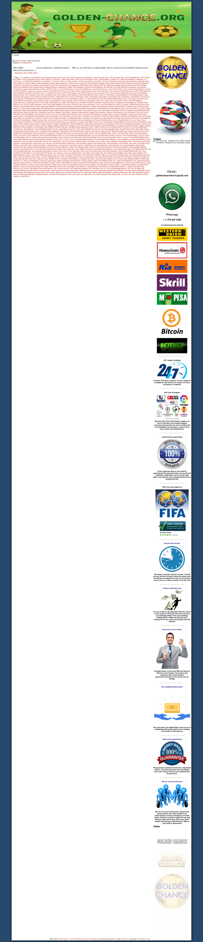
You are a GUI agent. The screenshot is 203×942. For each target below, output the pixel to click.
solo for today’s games (84, 143)
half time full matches (64, 107)
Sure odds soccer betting (133, 153)
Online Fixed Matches (27, 116)
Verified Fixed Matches (118, 167)
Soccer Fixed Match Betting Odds (136, 138)
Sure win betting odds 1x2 (50, 157)
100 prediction (36, 78)
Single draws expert (92, 132)
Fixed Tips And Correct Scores (116, 101)
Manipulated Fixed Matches (87, 109)
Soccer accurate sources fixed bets (26, 136)
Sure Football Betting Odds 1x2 (130, 151)
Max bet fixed (18, 112)
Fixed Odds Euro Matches (23, 101)
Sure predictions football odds (117, 155)
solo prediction (112, 143)
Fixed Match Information (98, 97)
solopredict (63, 145)
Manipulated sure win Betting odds (111, 109)
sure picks (60, 155)
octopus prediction (121, 114)
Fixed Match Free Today (65, 97)
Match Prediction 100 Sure (116, 110)
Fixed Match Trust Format (139, 97)
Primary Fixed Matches (103, 120)
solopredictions (129, 145)
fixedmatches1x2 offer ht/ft (59, 103)
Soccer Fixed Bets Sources (113, 138)
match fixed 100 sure (133, 109)
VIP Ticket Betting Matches (117, 169)
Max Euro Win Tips (31, 112)
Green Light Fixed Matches (46, 107)
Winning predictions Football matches (34, 174)
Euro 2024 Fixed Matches (67, 93)
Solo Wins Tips (26, 145)
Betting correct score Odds (130, 85)
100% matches (46, 79)
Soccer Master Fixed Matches (106, 139)
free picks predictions (87, 105)
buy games (142, 87)
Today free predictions (40, 163)
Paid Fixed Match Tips (54, 116)
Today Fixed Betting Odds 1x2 (104, 161)
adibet (33, 83)
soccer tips (91, 141)
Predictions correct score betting (46, 118)
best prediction (45, 85)
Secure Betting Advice (44, 130)
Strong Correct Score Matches (100, 147)
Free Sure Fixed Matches (105, 105)
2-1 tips (61, 81)
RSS (139, 939)
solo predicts (123, 143)
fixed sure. (100, 101)
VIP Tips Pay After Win (136, 169)
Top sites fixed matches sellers (108, 165)
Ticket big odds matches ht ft (105, 159)
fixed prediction (55, 101)
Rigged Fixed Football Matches (105, 126)
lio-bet (22, 109)
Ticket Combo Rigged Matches (128, 159)
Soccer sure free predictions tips (74, 141)
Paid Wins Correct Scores (92, 116)
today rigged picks (118, 163)
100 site (66, 78)
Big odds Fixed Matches (94, 87)
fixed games (25, 97)
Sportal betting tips (62, 147)
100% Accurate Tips (100, 78)
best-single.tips (73, 85)
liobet (28, 109)
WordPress (113, 939)
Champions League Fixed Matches (26, 89)
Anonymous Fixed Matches (88, 83)
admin (17, 61)
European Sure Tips (52, 95)
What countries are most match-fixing (93, 170)
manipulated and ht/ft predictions (43, 109)
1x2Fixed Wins (103, 79)
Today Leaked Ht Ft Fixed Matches (85, 163)
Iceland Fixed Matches (81, 107)
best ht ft (26, 85)
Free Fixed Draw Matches (52, 105)
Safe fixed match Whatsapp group (81, 128)
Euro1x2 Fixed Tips (20, 95)
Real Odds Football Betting (114, 122)
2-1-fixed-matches (71, 81)
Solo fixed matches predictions (63, 143)
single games (106, 132)
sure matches (58, 153)
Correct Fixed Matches (82, 89)
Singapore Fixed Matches (49, 132)
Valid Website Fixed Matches (98, 167)
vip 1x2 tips (24, 169)
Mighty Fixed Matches (98, 112)
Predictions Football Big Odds (70, 118)
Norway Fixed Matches (92, 114)
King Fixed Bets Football (123, 107)
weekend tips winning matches (39, 170)
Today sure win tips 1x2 (60, 165)
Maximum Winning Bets (80, 112)
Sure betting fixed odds (122, 149)
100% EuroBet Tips (132, 78)
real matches (71, 122)
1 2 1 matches (24, 78)
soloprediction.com (115, 145)
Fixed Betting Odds (136, 95)
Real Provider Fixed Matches (136, 122)
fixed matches (18, 99)
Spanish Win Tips (19, 147)
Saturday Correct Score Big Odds (134, 128)
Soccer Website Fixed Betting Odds (119, 141)
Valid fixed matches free (57, 167)
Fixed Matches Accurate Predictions (37, 99)
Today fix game (86, 161)
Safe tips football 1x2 (102, 128)
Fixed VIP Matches (135, 101)
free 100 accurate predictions (31, 105)
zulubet (139, 174)
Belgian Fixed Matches (108, 83)
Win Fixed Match (91, 172)
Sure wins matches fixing (38, 159)
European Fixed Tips (36, 95)
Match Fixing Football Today (53, 110)
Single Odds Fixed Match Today (25, 134)
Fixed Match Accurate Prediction (43, 97)
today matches (104, 163)
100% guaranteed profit (30, 79)
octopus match (107, 114)
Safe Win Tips (116, 128)
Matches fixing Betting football (138, 110)
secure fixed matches (83, 130)
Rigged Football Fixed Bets (128, 126)
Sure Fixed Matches (109, 151)
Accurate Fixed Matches (128, 81)
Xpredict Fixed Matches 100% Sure (62, 174)
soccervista (137, 141)
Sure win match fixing (86, 157)
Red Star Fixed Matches (125, 124)
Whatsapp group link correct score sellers (39, 172)
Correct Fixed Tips (115, 89)
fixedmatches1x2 (19, 103)
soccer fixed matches (21, 139)
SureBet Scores (54, 159)
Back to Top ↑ (146, 939)
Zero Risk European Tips (102, 174)
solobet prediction (39, 145)
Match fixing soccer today (96, 110)
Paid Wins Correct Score (72, 116)
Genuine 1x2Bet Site (129, 105)
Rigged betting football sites (58, 126)
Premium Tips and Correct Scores (49, 120)
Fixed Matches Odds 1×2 (77, 99)
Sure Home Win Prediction (42, 153)
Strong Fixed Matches (120, 147)
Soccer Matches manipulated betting (131, 139)
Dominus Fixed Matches (122, 91)
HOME (15, 51)
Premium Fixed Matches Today (24, 120)
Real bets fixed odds (57, 122)
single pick (42, 134)
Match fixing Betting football (32, 110)
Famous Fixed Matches (69, 95)
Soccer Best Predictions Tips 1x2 (52, 136)
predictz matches (107, 118)
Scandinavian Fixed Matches (24, 130)
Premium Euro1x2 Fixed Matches (138, 118)
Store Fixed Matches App (79, 147)
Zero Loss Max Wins (84, 174)
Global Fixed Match (27, 107)
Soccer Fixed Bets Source (92, 138)
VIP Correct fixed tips (61, 169)
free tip (118, 105)
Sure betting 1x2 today (83, 149)
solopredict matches (75, 145)
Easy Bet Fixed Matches (141, 91)
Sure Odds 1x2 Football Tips (92, 153)
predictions (29, 118)
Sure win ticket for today (104, 157)
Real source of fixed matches (41, 124)
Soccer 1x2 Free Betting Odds (100, 134)
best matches (34, 85)
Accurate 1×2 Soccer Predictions (106, 81)
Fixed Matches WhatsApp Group (115, 99)
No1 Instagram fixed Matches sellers (69, 114)
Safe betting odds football (44, 128)
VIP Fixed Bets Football (79, 169)
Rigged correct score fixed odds (81, 126)
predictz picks (120, 118)
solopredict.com (90, 145)
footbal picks (74, 103)
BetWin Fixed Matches (76, 87)
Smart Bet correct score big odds (76, 134)
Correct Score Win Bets (51, 91)
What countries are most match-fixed (65, 170)
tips (41, 161)
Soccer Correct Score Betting (127, 136)
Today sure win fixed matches (40, 165)
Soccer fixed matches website (41, 139)
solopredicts (140, 145)
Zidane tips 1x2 (118, 174)
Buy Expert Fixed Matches (127, 87)
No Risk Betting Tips (30, 114)
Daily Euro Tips (107, 91)
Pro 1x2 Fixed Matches (121, 120)
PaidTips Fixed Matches (111, 116)
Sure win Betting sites (69, 157)
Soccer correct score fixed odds (70, 138)
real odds (80, 122)
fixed (96, 95)
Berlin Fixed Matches (125, 83)
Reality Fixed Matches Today (64, 124)
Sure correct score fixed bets (91, 151)
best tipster (63, 85)
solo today (133, 143)
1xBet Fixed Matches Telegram (131, 79)
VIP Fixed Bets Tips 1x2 (97, 169)
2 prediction (45, 81)
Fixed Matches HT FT (60, 99)
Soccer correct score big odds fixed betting (42, 138)
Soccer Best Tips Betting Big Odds (78, 136)
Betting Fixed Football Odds (33, 87)
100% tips (56, 79)
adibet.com (73, 83)
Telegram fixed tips (87, 159)
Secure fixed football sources (64, 130)
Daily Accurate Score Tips (90, 91)
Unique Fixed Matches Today (37, 167)
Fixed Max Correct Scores (138, 99)
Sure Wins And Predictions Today (126, 157)
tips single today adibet (52, 161)
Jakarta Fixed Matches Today (102, 107)
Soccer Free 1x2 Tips (61, 139)
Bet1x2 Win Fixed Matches (104, 85)
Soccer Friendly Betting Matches (82, 139)
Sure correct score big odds (69, 151)
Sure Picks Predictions (73, 155)
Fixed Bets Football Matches (117, 95)
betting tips (63, 87)
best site (55, 85)
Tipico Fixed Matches (32, 161)
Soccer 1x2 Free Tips (120, 134)
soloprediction (102, 145)
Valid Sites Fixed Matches (76, 167)
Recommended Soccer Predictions (102, 124)
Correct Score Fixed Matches (133, 89)
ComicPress (125, 939)
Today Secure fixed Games (135, 163)
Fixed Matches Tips (95, 99)
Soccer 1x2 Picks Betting (138, 134)
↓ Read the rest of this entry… (26, 73)
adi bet (27, 83)
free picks (75, 105)
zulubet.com (25, 176)
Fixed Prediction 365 (69, 101)
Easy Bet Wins (18, 93)
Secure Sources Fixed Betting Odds (105, 130)
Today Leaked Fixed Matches (61, 163)
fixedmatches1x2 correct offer (38, 103)
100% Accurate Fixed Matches (81, 78)
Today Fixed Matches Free (126, 161)
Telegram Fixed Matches (70, 159)
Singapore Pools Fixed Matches (72, 132)
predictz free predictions (91, 118)
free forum (67, 105)
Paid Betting (40, 116)
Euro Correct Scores (102, 93)
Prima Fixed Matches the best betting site (78, 120)
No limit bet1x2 (130, 112)
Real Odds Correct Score (94, 122)
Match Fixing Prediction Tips (75, 110)
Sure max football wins (72, 153)
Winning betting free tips (122, 172)
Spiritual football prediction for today (40, 147)
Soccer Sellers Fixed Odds (32, 141)
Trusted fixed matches (128, 165)
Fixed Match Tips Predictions (119, 97)
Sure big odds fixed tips (22, 151)
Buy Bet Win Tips (110, 87)
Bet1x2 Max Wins (86, 85)
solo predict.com (100, 143)
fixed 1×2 (102, 95)
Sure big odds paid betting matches (45, 151)
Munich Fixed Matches (115, 112)
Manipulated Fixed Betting (66, 109)
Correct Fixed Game (65, 89)
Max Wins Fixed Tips (46, 112)
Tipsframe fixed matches (71, 161)
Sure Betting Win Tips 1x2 (141, 149)
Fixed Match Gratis (81, 97)
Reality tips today (82, 124)
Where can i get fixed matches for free (70, 172)
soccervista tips (26, 143)
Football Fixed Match (94, 103)
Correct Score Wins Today (70, 91)
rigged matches (145, 126)
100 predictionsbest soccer (52, 78)
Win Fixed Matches (105, 172)
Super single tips (68, 149)
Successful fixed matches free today (48, 149)
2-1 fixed (54, 81)
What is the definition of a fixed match (122, 170)
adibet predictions (61, 83)
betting (117, 85)
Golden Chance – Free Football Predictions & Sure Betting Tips (79, 939)
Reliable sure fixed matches (36, 126)
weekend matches (20, 170)
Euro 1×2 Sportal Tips (49, 93)
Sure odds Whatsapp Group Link (43, 155)
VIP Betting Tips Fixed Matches (41, 169)
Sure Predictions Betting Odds (94, 155)
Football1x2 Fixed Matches (126, 103)
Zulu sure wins (129, 174)
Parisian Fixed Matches (130, 116)
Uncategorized (25, 63)
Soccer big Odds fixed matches (103, 136)
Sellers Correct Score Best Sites (132, 130)
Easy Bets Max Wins (32, 93)
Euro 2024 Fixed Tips (86, 93)
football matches (109, 103)
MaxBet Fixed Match (62, 112)
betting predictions (51, 87)
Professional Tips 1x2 (41, 122)
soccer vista (100, 141)
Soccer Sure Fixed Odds (52, 141)
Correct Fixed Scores (99, 89)
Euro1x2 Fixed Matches (138, 93)
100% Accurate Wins (117, 78)
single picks (51, 134)
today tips (73, 165)
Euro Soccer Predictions (120, 93)
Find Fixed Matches (86, 95)
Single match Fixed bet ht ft (138, 132)
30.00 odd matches (86, 81)
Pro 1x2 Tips (135, 120)
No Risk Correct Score (47, 114)
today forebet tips (143, 161)
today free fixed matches (22, 163)
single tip (59, 134)
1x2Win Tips (114, 79)
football (82, 103)
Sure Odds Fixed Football (113, 153)
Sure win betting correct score (29, 157)
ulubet (22, 167)
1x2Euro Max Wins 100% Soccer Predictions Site (79, 79)
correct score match (34, 91)
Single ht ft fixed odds (119, 132)
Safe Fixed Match (61, 128)
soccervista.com (39, 143)
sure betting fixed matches (103, 149)
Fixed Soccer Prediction (87, 101)
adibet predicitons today (45, 83)
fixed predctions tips (40, 101)
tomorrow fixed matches (87, 165)
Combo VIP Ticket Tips (48, 89)
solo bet (49, 143)
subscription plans (27, 149)
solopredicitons (52, 145)
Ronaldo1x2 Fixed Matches (23, 128)
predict (142, 116)
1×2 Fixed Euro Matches (31, 81)
